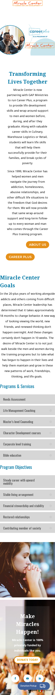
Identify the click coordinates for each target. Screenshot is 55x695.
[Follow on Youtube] (27, 678)
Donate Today (27, 660)
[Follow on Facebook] (15, 678)
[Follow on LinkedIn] (40, 678)
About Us (37, 244)
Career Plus (20, 257)
